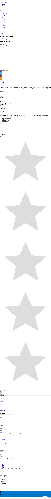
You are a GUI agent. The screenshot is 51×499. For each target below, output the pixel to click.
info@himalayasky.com (5, 1)
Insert (8, 498)
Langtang (4, 23)
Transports (3, 33)
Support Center (2, 461)
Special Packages (4, 3)
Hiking (4, 29)
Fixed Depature (3, 4)
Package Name (2, 481)
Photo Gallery (3, 439)
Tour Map (3, 82)
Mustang (4, 25)
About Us (3, 12)
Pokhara (6, 30)
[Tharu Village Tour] (2, 407)
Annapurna (4, 19)
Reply (1, 496)
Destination (3, 14)
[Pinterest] (3, 70)
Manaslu (4, 24)
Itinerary (3, 81)
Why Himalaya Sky (5, 13)
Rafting (4, 27)
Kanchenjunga (5, 22)
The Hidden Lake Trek (4, 443)
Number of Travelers (2, 479)
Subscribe (2, 451)
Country (1, 476)
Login (1, 388)
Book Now (5, 398)
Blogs (2, 440)
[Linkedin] (2, 70)
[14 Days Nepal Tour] (1, 401)
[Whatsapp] (5, 70)
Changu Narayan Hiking (5, 446)
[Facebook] (1, 70)
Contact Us (3, 34)
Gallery (3, 31)
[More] (7, 70)
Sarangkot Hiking (4, 444)
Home (2, 38)
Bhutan (4, 16)
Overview (3, 80)
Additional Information (3, 483)
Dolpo (4, 20)
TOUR (2, 17)
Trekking (3, 18)
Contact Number (2, 475)
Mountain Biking (5, 28)
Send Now (2, 425)
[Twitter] (6, 70)
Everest (4, 21)
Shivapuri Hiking (4, 445)
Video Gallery (5, 32)
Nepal (4, 15)
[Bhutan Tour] (4, 410)
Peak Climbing (5, 26)
